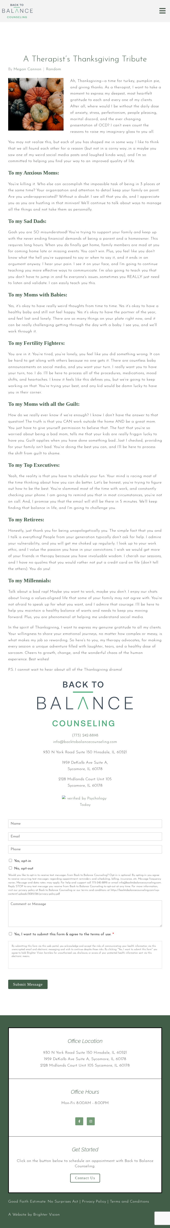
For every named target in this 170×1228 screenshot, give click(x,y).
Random (53, 69)
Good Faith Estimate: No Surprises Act (43, 1202)
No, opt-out (23, 868)
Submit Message (28, 984)
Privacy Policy (94, 1202)
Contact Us (85, 1178)
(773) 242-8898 (85, 736)
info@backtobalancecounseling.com (85, 742)
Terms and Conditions (129, 1202)
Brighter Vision (46, 1215)
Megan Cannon (27, 69)
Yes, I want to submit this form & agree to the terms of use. (64, 934)
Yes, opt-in (22, 861)
